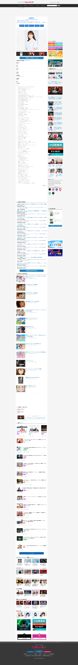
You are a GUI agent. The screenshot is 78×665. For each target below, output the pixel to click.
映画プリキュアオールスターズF (32, 318)
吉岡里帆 (59, 183)
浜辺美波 (53, 181)
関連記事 (26, 25)
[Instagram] (53, 189)
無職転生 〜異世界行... (22, 209)
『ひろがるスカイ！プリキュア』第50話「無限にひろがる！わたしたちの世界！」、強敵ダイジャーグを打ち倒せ (32, 218)
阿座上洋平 (21, 261)
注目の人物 (18, 611)
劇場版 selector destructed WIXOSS (32, 377)
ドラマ (51, 47)
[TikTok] (53, 193)
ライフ (49, 642)
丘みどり (18, 476)
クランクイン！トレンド (20, 642)
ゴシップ (29, 501)
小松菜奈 (56, 183)
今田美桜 (50, 181)
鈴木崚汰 (18, 261)
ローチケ (30, 651)
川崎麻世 (21, 476)
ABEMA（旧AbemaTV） (20, 492)
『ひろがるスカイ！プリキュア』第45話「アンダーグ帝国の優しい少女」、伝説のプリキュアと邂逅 (32, 251)
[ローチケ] (58, 2)
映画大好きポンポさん (30, 326)
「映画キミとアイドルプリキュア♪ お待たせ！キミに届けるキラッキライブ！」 (28, 21)
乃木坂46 (59, 181)
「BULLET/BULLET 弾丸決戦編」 (22, 22)
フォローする (24, 638)
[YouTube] (60, 189)
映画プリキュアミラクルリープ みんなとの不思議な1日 (36, 352)
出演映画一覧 (37, 25)
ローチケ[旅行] (38, 651)
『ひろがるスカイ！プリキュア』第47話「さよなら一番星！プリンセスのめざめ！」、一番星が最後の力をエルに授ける (32, 238)
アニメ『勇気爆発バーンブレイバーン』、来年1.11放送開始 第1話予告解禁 (29, 257)
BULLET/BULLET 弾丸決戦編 (31, 284)
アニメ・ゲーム (58, 45)
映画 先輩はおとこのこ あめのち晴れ (32, 301)
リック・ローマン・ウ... (26, 484)
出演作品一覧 (31, 25)
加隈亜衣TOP (22, 25)
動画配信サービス (59, 49)
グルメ (31, 642)
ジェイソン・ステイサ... (20, 484)
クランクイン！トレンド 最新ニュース (24, 557)
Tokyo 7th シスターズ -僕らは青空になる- (33, 343)
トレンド (51, 49)
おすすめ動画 (19, 588)
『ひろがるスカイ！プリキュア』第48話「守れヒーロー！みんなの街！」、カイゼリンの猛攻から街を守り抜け (32, 231)
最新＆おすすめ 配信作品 (21, 599)
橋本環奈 (53, 183)
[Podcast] (50, 193)
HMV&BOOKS (47, 651)
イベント (27, 642)
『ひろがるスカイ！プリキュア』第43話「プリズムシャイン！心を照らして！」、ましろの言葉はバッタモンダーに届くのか (32, 263)
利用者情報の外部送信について (48, 655)
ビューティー (44, 642)
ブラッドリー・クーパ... (24, 501)
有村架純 (50, 183)
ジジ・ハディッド (19, 501)
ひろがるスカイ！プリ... (19, 222)
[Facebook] (57, 189)
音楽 (59, 43)
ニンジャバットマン (29, 360)
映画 (30, 484)
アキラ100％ (25, 476)
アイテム (53, 642)
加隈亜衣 (31, 18)
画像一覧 (42, 25)
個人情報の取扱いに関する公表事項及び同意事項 (33, 655)
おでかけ (35, 642)
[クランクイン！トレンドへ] (53, 2)
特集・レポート (59, 642)
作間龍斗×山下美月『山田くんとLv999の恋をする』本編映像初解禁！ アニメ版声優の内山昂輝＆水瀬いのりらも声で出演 (32, 211)
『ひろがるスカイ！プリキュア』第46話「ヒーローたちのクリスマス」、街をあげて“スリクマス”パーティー (31, 245)
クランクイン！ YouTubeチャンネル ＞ (57, 140)
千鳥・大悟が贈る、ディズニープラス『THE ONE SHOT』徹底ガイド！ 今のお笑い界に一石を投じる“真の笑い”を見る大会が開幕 (34, 418)
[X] (50, 189)
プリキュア (24, 222)
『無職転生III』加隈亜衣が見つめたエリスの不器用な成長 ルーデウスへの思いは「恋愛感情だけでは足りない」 (31, 205)
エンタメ (59, 47)
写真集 (56, 181)
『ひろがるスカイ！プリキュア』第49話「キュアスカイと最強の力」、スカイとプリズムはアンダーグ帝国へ (32, 225)
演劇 (52, 45)
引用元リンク (45, 185)
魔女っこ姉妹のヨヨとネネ (30, 385)
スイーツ (39, 642)
